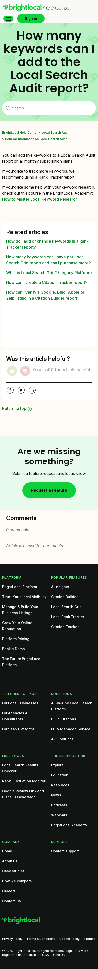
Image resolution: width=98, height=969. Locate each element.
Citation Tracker (65, 627)
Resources (60, 785)
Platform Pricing (15, 639)
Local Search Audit (55, 132)
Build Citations (63, 719)
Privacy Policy (12, 939)
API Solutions (62, 739)
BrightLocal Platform (19, 587)
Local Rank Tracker (67, 617)
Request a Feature (49, 490)
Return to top (14, 408)
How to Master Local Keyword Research (40, 199)
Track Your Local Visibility (24, 597)
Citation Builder (64, 597)
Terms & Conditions (40, 939)
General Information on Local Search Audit (36, 139)
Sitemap (90, 939)
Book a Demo (13, 649)
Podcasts (59, 805)
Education (59, 775)
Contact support (65, 851)
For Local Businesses (20, 703)
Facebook (10, 391)
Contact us (11, 901)
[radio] (12, 371)
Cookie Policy (69, 939)
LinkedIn (32, 391)
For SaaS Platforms (18, 729)
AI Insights (60, 587)
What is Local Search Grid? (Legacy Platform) (49, 272)
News (56, 795)
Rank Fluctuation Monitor (23, 781)
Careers (9, 891)
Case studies (13, 871)
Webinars (59, 815)
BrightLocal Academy (69, 825)
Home (7, 851)
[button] (8, 19)
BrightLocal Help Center (20, 132)
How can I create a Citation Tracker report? (46, 282)
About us (9, 861)
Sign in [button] (31, 18)
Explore (57, 765)
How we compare (17, 881)
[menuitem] (37, 10)
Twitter (21, 391)
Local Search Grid (66, 607)
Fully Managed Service (70, 729)
